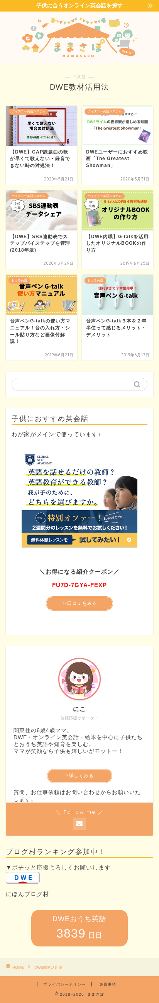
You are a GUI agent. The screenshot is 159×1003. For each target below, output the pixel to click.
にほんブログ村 (27, 894)
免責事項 (107, 984)
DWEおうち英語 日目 (79, 927)
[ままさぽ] (79, 56)
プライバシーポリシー (64, 984)
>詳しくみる (80, 775)
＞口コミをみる (79, 603)
